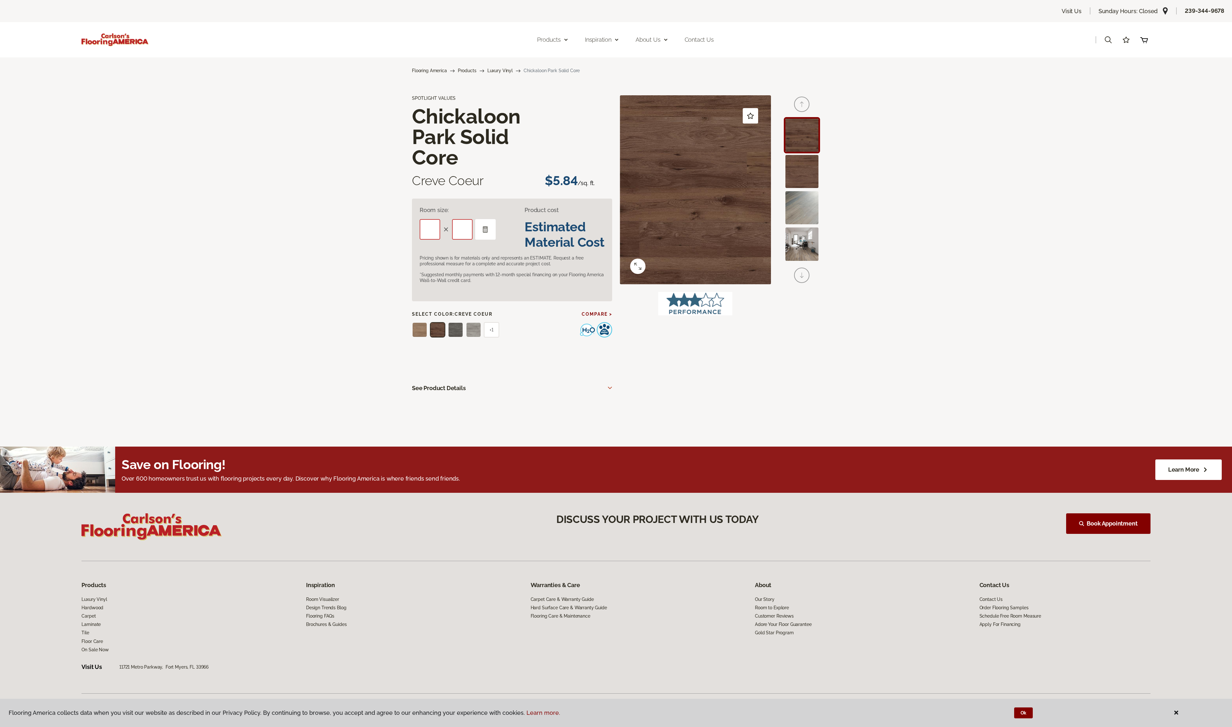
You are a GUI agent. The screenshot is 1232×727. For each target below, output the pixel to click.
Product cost (542, 210)
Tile (85, 632)
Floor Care (92, 641)
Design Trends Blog (326, 607)
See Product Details (439, 388)
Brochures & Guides (326, 624)
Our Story (764, 599)
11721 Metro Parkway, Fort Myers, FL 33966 (164, 667)
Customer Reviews (774, 616)
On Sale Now (94, 649)
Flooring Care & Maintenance (560, 616)
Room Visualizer (322, 599)
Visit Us (1072, 11)
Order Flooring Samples (1004, 607)
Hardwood (92, 607)
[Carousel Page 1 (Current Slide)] (802, 135)
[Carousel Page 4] (802, 244)
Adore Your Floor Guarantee (783, 624)
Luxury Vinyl (500, 70)
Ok (1024, 712)
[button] (1108, 39)
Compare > (597, 314)
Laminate (91, 624)
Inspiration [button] (598, 39)
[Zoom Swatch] (638, 266)
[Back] (801, 104)
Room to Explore (772, 607)
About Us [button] (648, 39)
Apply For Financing (1000, 624)
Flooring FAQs (320, 616)
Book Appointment (1112, 523)
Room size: (434, 210)
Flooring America (429, 70)
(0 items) (1144, 40)
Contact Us (699, 39)
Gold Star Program (774, 632)
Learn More (1183, 469)
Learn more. (543, 712)
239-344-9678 (1204, 10)
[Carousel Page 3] (802, 208)
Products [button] (549, 39)
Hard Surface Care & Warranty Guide (569, 607)
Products (467, 70)
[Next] (801, 275)
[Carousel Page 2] (802, 171)
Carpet (88, 616)
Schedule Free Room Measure (1010, 616)
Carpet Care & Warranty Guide (562, 599)
